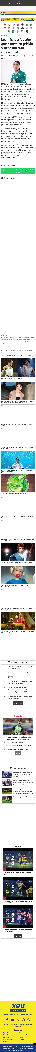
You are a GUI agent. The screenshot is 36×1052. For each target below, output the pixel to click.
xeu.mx (6, 1024)
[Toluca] (22, 31)
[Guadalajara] (27, 25)
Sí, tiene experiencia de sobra (14, 742)
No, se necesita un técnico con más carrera (18, 745)
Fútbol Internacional (9, 1035)
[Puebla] (18, 28)
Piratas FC (6, 1037)
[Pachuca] (14, 28)
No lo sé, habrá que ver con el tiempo (17, 749)
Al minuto (21, 1039)
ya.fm (29, 1024)
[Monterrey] (5, 28)
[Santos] (9, 31)
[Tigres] (13, 31)
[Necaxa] (9, 28)
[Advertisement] (18, 258)
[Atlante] (9, 25)
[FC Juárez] (22, 25)
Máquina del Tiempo (24, 1035)
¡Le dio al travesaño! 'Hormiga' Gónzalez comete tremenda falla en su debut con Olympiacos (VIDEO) (20, 690)
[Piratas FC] (27, 31)
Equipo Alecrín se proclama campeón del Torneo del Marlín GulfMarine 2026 (23, 783)
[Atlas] (14, 25)
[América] (5, 25)
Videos (21, 1037)
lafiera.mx (23, 1024)
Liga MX (5, 1033)
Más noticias (18, 703)
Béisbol (5, 1041)
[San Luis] (31, 28)
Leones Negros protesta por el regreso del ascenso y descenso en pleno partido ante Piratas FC (23, 791)
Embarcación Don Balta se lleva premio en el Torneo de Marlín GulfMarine (23, 774)
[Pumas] (22, 28)
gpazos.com (18, 1026)
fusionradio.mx (14, 1024)
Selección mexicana (8, 1039)
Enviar (18, 753)
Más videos (18, 936)
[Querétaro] (27, 28)
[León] (31, 25)
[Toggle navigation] (33, 13)
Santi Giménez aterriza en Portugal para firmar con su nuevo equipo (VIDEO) (19, 675)
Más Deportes (23, 1033)
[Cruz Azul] (18, 25)
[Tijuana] (18, 31)
